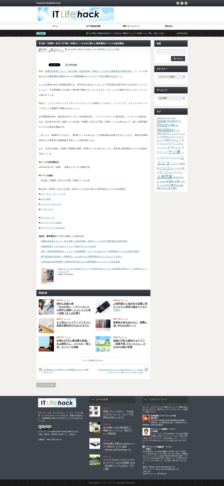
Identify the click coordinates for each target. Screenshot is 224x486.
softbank (80, 49)
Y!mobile (87, 49)
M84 (176, 125)
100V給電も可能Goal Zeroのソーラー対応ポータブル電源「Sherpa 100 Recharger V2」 (119, 446)
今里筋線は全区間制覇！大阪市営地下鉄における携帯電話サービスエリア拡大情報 (80, 261)
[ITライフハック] (76, 20)
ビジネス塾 (179, 168)
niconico (165, 129)
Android (160, 118)
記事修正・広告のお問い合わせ (50, 439)
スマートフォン (175, 143)
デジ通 (174, 151)
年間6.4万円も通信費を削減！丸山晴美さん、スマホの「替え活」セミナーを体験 (74, 343)
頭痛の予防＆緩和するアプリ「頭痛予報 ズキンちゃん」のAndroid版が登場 (129, 343)
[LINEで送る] (71, 64)
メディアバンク (166, 172)
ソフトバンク (162, 148)
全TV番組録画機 (93, 26)
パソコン (167, 168)
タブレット (174, 147)
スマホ (162, 144)
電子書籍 (172, 188)
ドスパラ (164, 157)
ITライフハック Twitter (51, 222)
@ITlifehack (161, 474)
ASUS (168, 118)
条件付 (58, 431)
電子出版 (164, 188)
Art (165, 118)
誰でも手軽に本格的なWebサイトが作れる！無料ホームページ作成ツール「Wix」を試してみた (111, 33)
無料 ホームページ (131, 26)
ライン (179, 172)
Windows (165, 137)
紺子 (167, 185)
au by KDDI (72, 49)
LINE (171, 125)
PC (174, 130)
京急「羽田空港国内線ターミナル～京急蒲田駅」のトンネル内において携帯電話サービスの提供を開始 (90, 251)
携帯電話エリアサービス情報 (108, 49)
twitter (182, 3)
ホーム (55, 26)
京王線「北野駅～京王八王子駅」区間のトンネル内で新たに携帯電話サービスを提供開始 (82, 189)
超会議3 (179, 185)
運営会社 (169, 26)
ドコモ (94, 49)
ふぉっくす (175, 136)
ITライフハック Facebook (52, 228)
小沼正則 (162, 182)
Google (161, 121)
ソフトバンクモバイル (50, 204)
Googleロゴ (174, 121)
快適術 (170, 181)
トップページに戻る (46, 385)
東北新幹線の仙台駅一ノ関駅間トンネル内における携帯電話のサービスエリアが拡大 (81, 256)
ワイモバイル (46, 209)
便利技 (175, 177)
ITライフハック (47, 217)
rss (178, 3)
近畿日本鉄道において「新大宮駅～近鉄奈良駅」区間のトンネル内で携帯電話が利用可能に (89, 71)
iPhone (162, 125)
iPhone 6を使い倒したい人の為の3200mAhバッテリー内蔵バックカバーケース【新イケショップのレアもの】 (121, 371)
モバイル (57, 49)
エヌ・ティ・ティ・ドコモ (53, 194)
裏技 (173, 185)
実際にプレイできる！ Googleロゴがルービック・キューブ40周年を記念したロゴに (118, 414)
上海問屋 (164, 176)
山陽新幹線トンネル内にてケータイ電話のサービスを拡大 (68, 246)
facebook (186, 3)
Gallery (174, 118)
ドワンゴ (174, 157)
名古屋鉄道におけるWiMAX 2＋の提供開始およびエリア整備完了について (66, 371)
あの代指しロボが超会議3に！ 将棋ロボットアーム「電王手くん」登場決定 (118, 430)
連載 (159, 188)
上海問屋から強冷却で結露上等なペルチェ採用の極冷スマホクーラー (130, 306)
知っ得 (162, 185)
